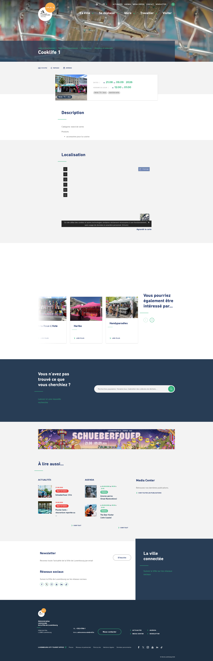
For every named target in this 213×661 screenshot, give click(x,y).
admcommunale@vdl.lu (85, 632)
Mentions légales (108, 647)
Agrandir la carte (144, 229)
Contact (150, 4)
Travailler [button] (147, 13)
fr (104, 4)
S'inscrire (122, 557)
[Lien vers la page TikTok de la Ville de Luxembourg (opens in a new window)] (66, 584)
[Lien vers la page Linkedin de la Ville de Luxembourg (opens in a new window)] (61, 584)
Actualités (117, 4)
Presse (71, 647)
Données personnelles (124, 647)
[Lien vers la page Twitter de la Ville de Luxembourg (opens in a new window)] (47, 584)
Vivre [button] (128, 13)
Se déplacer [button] (107, 13)
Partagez (56, 68)
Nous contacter (109, 632)
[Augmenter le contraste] (96, 4)
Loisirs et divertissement (46, 48)
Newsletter (161, 4)
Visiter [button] (167, 13)
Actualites (137, 630)
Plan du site (97, 647)
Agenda (127, 4)
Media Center (138, 4)
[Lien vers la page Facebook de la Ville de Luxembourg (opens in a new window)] (42, 584)
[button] (173, 4)
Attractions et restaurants (104, 48)
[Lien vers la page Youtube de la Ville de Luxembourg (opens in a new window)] (56, 584)
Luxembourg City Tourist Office (51, 647)
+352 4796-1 (80, 628)
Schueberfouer (86, 48)
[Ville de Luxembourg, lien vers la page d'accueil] (46, 20)
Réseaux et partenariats (83, 647)
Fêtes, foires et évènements (68, 48)
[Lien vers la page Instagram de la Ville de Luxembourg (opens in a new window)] (51, 584)
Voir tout (77, 525)
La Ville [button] (85, 13)
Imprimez (69, 68)
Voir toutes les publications (149, 493)
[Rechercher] (171, 389)
